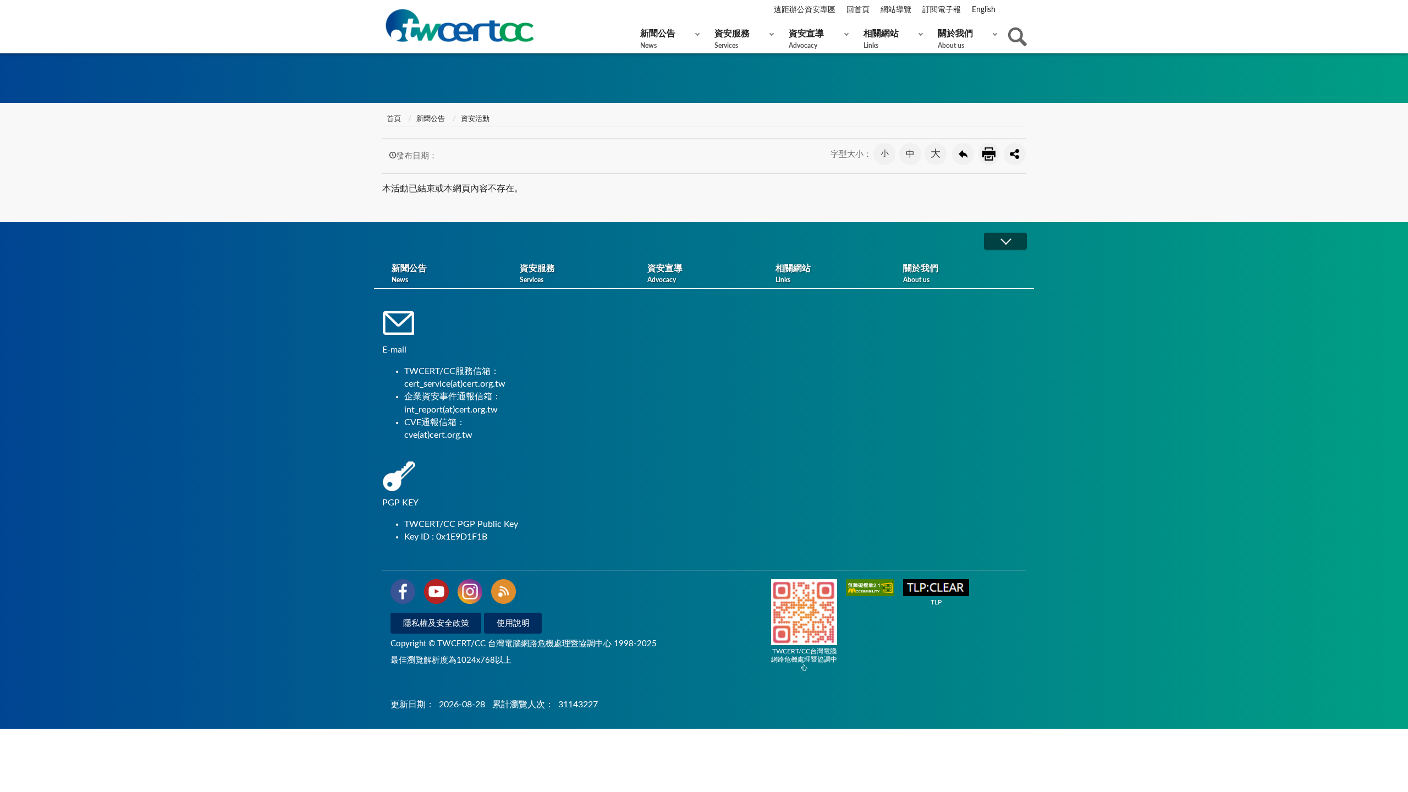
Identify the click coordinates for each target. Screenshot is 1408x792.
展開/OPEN (1005, 241)
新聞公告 (657, 39)
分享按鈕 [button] (1015, 154)
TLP (936, 602)
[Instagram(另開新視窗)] (470, 593)
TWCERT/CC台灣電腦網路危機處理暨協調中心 (804, 659)
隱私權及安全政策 (436, 623)
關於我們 (955, 39)
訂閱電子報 (941, 10)
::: (384, 10)
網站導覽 (896, 10)
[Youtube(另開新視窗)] (436, 593)
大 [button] (936, 154)
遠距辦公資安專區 (804, 10)
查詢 (1017, 36)
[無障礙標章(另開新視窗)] (870, 588)
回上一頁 (963, 154)
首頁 (393, 119)
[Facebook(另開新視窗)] (403, 593)
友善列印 (989, 154)
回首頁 (858, 10)
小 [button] (885, 154)
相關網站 (881, 39)
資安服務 (732, 39)
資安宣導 (806, 39)
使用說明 (513, 623)
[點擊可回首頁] (459, 25)
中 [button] (910, 154)
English (984, 10)
